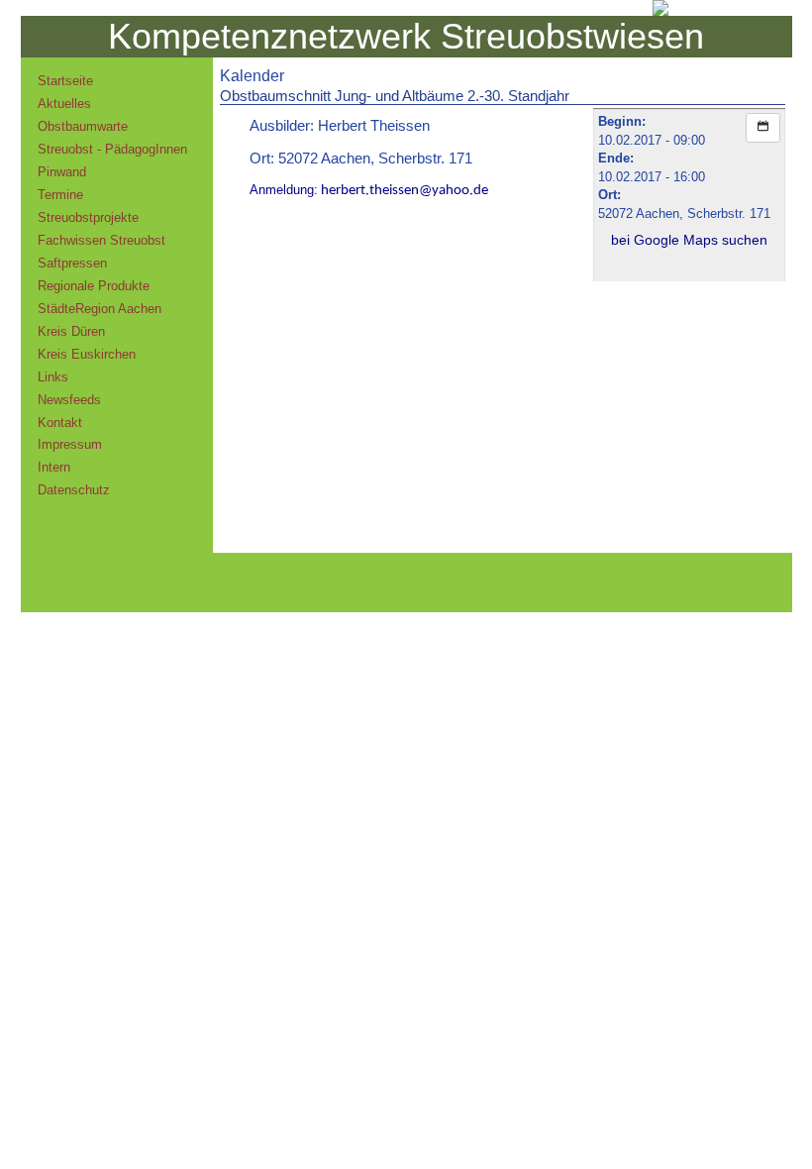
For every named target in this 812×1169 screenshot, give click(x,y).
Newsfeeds (69, 399)
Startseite (65, 80)
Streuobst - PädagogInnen (112, 149)
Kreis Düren (71, 331)
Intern (54, 467)
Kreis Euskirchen (87, 354)
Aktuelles (64, 103)
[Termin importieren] (763, 128)
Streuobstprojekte (88, 217)
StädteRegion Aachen (99, 308)
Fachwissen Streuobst (101, 240)
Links (53, 377)
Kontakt (60, 422)
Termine (60, 194)
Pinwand (62, 171)
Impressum (70, 444)
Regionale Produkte (94, 285)
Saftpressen (72, 263)
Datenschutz (74, 489)
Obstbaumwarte (83, 126)
